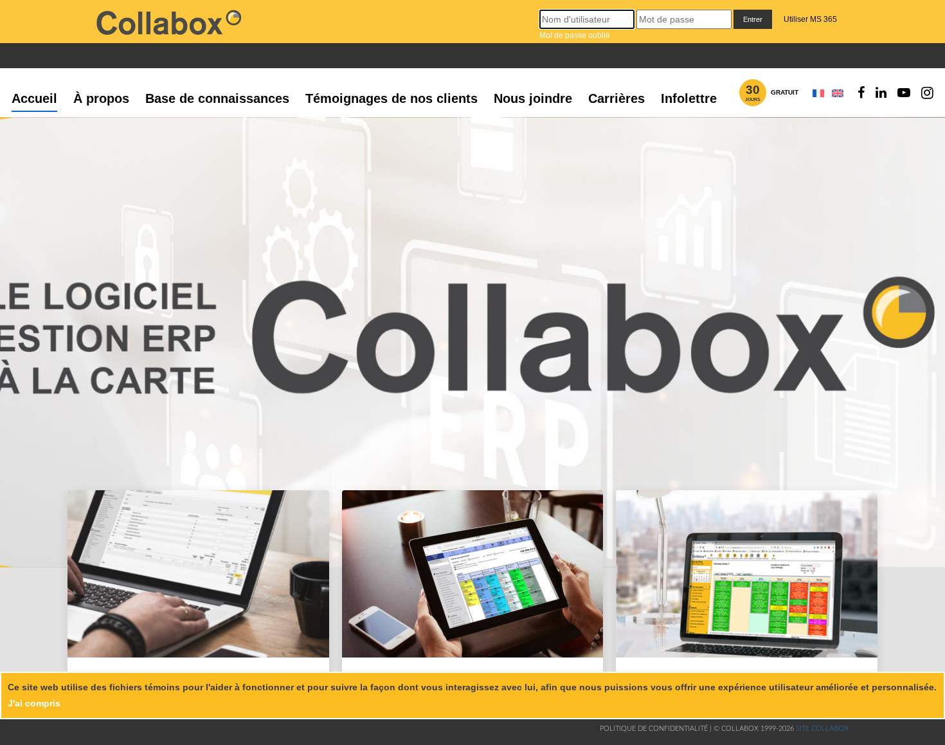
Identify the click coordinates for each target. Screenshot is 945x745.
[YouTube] (903, 92)
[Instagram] (927, 93)
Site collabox (822, 728)
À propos (101, 98)
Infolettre (689, 98)
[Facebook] (861, 92)
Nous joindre (533, 98)
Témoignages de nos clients (391, 98)
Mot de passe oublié (574, 35)
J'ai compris (34, 703)
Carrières (616, 98)
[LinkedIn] (881, 92)
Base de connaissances (217, 98)
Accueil (34, 98)
